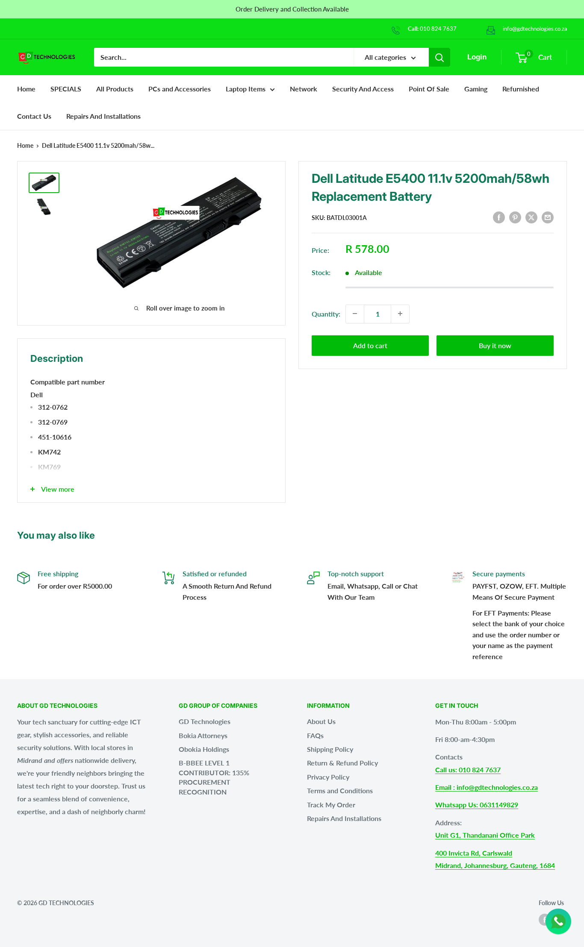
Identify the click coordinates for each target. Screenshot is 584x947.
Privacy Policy (328, 777)
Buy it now (495, 345)
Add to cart (370, 345)
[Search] (439, 57)
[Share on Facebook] (499, 216)
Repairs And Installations (344, 818)
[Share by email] (548, 216)
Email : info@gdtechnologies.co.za (486, 787)
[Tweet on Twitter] (531, 216)
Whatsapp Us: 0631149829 (476, 804)
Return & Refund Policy (342, 763)
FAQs (315, 735)
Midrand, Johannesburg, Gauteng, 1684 (495, 865)
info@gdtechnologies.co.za (535, 28)
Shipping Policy (330, 749)
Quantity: (326, 313)
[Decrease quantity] (355, 314)
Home (26, 89)
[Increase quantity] (400, 314)
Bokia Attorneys (203, 735)
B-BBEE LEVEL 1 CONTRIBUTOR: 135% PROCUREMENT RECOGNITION (214, 777)
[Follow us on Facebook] (545, 920)
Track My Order (331, 804)
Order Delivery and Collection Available (292, 9)
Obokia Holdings (204, 749)
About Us (321, 721)
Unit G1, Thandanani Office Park (485, 835)
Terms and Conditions (340, 790)
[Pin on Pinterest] (515, 216)
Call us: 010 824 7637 (468, 769)
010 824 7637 (438, 28)
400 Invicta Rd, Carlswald (473, 853)
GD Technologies (204, 721)
